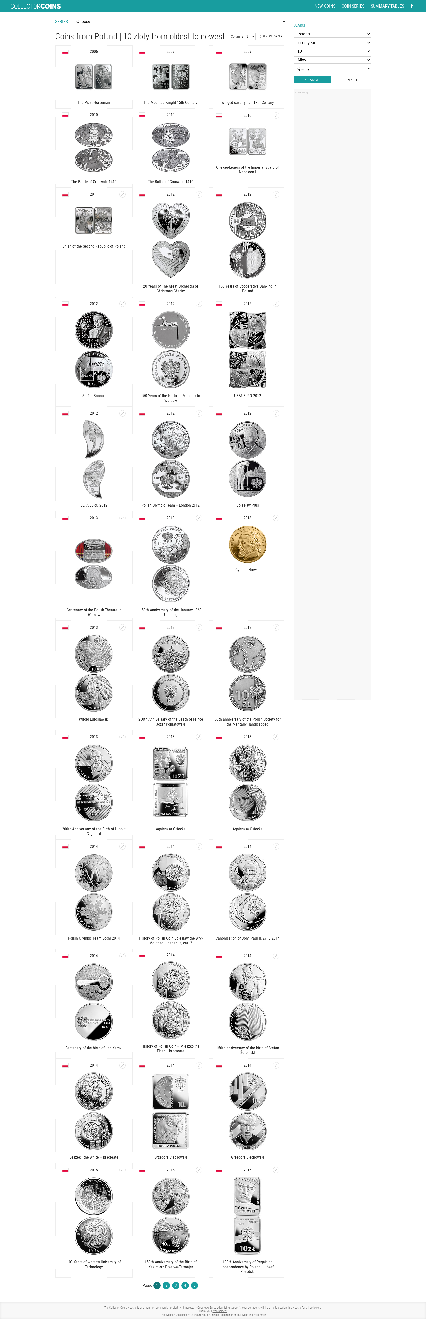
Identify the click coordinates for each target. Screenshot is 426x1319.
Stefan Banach (94, 395)
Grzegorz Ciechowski (170, 1157)
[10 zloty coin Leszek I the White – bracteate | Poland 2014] (122, 1065)
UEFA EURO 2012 (247, 395)
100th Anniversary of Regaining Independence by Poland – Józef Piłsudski (247, 1267)
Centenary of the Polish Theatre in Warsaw (94, 612)
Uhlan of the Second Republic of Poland (93, 246)
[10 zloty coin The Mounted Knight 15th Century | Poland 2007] (170, 76)
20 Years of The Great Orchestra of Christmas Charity (170, 288)
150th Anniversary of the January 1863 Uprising (171, 612)
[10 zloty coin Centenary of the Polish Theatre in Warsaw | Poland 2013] (122, 518)
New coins (325, 6)
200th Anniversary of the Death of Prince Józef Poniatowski (170, 721)
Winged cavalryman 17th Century (247, 102)
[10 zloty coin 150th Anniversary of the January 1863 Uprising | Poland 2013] (199, 518)
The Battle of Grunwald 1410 (94, 181)
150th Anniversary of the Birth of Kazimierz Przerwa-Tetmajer (171, 1264)
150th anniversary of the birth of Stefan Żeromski (247, 1050)
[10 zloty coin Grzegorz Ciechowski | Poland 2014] (199, 1065)
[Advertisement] (332, 171)
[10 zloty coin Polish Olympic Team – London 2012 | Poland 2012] (199, 413)
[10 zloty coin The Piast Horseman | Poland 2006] (93, 76)
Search (312, 80)
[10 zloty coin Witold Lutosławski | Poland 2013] (122, 627)
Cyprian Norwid (247, 570)
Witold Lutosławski (94, 719)
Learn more (259, 1315)
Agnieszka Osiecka (171, 829)
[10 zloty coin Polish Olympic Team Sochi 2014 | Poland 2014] (122, 846)
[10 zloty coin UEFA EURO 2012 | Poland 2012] (276, 304)
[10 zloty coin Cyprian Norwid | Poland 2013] (276, 518)
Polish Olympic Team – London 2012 (171, 505)
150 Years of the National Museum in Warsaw (170, 398)
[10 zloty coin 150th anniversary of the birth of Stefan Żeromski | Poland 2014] (276, 956)
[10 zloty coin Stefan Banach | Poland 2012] (122, 304)
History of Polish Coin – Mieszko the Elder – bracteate (171, 1048)
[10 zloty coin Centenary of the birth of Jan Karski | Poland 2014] (122, 956)
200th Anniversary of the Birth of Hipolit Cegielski (94, 831)
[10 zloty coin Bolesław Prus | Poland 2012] (276, 413)
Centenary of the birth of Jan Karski (93, 1048)
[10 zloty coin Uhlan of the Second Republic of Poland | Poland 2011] (122, 194)
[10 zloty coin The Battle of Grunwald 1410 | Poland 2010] (93, 147)
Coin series (353, 6)
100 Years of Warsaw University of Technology (94, 1264)
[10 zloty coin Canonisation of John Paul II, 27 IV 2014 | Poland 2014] (276, 846)
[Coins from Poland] (65, 52)
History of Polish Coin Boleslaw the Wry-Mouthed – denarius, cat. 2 (171, 940)
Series (61, 21)
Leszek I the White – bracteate (94, 1157)
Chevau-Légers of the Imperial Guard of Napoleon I (247, 169)
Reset (352, 80)
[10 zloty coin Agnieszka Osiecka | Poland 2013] (199, 737)
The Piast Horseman (94, 102)
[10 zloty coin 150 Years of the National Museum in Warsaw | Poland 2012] (199, 304)
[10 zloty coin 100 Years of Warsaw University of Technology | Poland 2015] (122, 1170)
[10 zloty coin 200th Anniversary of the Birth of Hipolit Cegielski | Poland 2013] (122, 737)
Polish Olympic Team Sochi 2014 (94, 938)
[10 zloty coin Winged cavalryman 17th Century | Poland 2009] (247, 76)
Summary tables (387, 6)
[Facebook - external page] (411, 6)
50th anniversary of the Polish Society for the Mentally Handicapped (248, 721)
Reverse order (272, 36)
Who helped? (220, 1311)
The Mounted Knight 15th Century (170, 102)
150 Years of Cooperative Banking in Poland (247, 288)
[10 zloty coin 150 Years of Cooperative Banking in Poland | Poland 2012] (276, 194)
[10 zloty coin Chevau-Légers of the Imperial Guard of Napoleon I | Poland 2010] (276, 115)
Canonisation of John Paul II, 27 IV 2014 (248, 938)
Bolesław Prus (247, 505)
